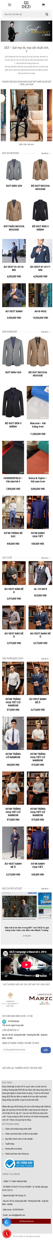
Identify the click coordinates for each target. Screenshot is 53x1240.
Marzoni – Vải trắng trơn (38, 425)
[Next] (47, 31)
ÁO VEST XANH (14, 311)
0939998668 (13, 1021)
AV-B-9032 (40, 311)
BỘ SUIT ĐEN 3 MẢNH (40, 228)
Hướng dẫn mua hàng (13, 1148)
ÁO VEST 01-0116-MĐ (14, 268)
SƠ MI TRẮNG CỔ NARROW (13, 755)
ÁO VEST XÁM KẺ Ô (14, 591)
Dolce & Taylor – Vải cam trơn (38, 480)
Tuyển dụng (9, 1144)
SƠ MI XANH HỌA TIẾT (38, 535)
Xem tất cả (45, 153)
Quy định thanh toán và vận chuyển (19, 1139)
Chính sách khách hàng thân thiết (18, 1129)
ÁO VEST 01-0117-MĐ (40, 268)
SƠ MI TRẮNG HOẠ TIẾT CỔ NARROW (13, 702)
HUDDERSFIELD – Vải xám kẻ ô (13, 480)
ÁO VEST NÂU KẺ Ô (13, 635)
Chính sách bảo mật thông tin (17, 1154)
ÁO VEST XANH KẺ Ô (40, 635)
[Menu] (9, 5)
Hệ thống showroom (26, 1221)
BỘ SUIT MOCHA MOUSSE (40, 187)
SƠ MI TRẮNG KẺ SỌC (13, 535)
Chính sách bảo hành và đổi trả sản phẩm (21, 1134)
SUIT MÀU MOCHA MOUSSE (14, 228)
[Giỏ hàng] (43, 4)
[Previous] (5, 31)
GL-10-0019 (40, 589)
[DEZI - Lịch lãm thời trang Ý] (26, 5)
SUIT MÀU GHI (14, 185)
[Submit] (47, 14)
